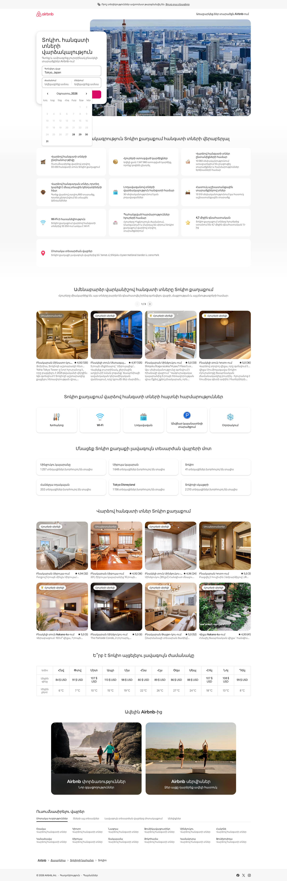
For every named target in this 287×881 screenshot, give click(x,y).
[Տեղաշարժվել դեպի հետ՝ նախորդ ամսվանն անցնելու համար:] (48, 94)
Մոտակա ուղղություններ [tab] (52, 818)
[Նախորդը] (137, 304)
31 (47, 141)
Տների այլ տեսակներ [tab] (86, 818)
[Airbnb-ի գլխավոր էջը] (44, 14)
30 (86, 134)
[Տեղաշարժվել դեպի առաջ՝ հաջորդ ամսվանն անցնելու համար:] (86, 94)
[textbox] (57, 84)
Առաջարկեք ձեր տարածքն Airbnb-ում (222, 14)
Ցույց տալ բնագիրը (178, 4)
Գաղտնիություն (70, 875)
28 (73, 134)
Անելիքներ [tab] (174, 818)
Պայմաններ (90, 875)
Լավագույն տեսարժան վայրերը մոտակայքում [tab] (134, 818)
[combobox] (72, 72)
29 (80, 134)
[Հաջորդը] (149, 304)
